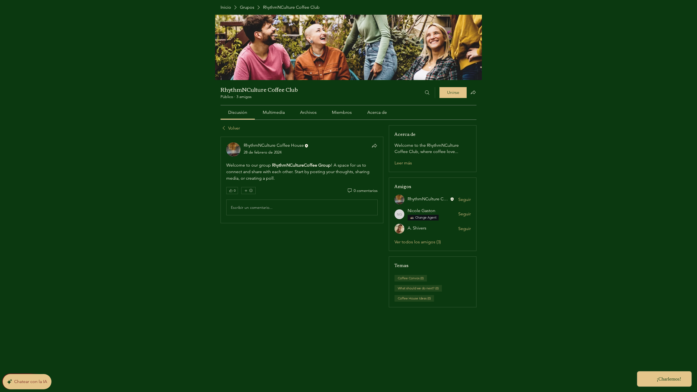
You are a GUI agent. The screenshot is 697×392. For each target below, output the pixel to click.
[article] (302, 180)
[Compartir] (374, 145)
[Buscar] (427, 92)
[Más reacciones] (248, 190)
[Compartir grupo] (473, 92)
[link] (237, 112)
